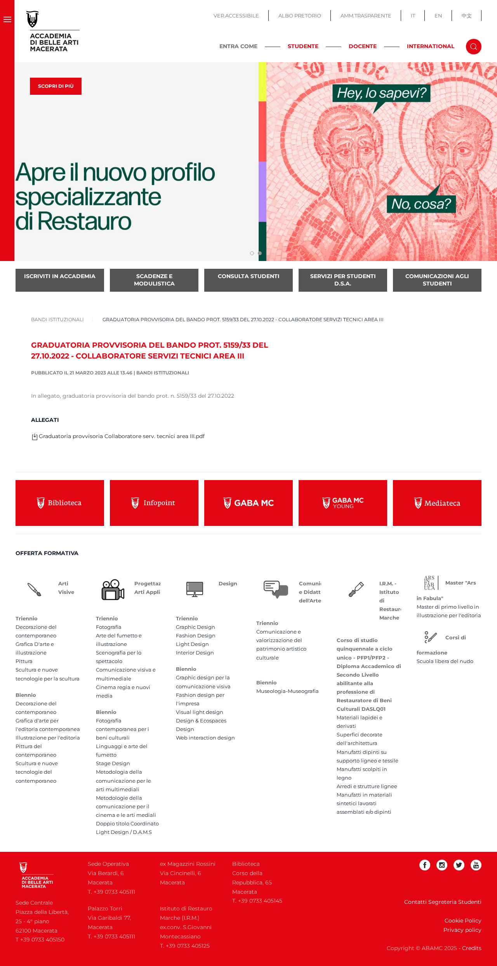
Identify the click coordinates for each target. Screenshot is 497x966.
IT (413, 15)
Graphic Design (195, 627)
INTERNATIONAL (430, 46)
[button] (7, 31)
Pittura (24, 661)
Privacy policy (462, 929)
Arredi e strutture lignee (367, 786)
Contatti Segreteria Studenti (442, 901)
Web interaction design (205, 738)
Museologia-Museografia (287, 691)
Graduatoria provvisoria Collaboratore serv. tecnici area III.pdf (122, 436)
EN (438, 15)
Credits (471, 948)
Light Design (192, 644)
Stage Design (113, 763)
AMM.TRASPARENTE (366, 15)
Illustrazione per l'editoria (48, 738)
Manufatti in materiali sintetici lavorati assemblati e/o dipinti (364, 803)
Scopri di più (55, 86)
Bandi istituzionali (162, 373)
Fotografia (109, 627)
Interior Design (195, 652)
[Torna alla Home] (53, 31)
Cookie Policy (463, 920)
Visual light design (199, 712)
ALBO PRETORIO (299, 15)
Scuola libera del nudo (445, 661)
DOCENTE (363, 46)
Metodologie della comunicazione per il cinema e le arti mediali (126, 806)
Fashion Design (195, 635)
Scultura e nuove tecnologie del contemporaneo (37, 771)
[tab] (252, 253)
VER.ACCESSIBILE (236, 15)
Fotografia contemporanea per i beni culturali (122, 729)
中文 (467, 15)
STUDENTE (303, 46)
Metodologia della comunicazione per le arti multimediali (123, 780)
